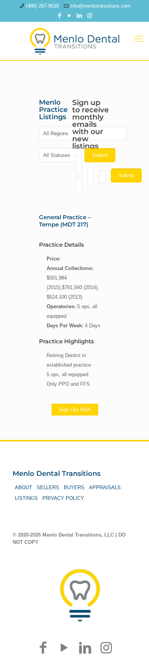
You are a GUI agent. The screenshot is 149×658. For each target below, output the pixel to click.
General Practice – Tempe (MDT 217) (65, 220)
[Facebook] (60, 15)
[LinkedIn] (80, 15)
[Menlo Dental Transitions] (74, 39)
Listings (26, 498)
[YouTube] (70, 15)
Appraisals (105, 487)
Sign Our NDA (75, 409)
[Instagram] (90, 15)
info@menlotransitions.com (100, 6)
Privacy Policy (63, 498)
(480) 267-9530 (42, 6)
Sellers (48, 487)
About (23, 487)
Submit (126, 175)
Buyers (74, 487)
